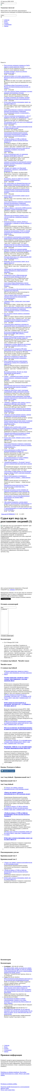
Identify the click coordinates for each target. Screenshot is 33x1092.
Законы (6, 26)
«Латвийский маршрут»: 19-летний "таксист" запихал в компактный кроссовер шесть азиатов (18, 463)
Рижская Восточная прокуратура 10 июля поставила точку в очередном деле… (16, 485)
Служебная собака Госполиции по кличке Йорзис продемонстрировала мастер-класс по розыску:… (17, 87)
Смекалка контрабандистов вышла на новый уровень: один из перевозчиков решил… (17, 433)
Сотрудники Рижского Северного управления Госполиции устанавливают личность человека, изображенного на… (18, 445)
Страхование (8, 24)
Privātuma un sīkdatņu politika (9, 1084)
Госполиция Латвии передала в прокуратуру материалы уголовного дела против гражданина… (17, 149)
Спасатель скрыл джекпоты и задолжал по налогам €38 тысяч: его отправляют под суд (17, 325)
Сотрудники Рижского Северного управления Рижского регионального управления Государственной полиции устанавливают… (17, 111)
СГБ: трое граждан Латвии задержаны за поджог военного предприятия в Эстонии (18, 92)
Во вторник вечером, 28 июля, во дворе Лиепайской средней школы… (15, 372)
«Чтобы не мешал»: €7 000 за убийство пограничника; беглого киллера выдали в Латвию (16, 140)
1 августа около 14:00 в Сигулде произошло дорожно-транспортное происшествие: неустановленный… (16, 296)
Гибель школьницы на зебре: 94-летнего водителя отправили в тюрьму (15, 450)
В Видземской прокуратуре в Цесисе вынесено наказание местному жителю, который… (17, 386)
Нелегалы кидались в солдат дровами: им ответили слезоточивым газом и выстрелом (16, 490)
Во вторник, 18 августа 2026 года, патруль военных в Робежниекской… (16, 179)
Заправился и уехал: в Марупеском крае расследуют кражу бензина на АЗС (15, 276)
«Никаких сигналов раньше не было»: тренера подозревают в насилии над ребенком (17, 415)
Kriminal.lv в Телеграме (8, 771)
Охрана (6, 23)
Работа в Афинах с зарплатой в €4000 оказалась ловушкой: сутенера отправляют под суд (18, 208)
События (6, 20)
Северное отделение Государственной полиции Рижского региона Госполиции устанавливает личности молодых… (18, 163)
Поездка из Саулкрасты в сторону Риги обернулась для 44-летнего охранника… (15, 357)
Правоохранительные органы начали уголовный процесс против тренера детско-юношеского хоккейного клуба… (18, 422)
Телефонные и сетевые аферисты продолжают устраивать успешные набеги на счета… (17, 344)
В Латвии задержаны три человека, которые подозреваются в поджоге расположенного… (17, 98)
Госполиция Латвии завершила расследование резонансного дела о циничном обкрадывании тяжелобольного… (17, 410)
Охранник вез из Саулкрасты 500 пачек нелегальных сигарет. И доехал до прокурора (18, 349)
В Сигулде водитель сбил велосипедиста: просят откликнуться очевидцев (18, 289)
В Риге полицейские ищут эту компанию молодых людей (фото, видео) (16, 154)
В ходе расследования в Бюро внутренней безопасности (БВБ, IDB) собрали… (16, 332)
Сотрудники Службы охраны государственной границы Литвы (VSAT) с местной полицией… (18, 472)
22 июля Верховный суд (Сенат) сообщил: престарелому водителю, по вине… (16, 458)
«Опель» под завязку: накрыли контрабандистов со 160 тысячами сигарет (18, 127)
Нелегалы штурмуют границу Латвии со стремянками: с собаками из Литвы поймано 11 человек (17, 223)
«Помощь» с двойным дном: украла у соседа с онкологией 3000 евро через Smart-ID (17, 403)
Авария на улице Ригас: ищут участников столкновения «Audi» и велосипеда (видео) (16, 390)
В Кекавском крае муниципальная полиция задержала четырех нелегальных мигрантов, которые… (17, 191)
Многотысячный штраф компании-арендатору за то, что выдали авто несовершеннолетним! (18, 979)
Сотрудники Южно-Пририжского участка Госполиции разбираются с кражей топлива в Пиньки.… (17, 284)
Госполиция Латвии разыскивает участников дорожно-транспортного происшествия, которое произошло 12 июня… (18, 398)
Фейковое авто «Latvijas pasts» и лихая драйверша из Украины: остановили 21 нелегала (18, 427)
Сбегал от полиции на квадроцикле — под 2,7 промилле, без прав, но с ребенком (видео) (17, 116)
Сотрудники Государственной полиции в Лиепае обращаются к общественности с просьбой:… (16, 270)
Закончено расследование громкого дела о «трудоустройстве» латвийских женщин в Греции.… (16, 217)
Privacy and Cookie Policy (8, 1090)
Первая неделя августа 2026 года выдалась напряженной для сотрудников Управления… (17, 245)
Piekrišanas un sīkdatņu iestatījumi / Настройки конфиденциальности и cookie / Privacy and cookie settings (15, 1073)
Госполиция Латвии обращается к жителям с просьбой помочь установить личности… (17, 320)
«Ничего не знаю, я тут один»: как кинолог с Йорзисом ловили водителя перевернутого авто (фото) (18, 77)
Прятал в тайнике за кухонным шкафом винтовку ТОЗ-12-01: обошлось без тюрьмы (17, 249)
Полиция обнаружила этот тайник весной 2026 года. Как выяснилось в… (17, 257)
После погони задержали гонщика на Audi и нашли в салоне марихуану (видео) (17, 66)
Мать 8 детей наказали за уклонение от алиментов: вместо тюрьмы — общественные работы (17, 477)
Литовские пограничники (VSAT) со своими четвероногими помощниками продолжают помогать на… (17, 232)
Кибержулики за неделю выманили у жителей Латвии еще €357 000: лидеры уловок (17, 337)
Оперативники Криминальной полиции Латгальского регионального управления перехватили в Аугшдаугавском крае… (16, 134)
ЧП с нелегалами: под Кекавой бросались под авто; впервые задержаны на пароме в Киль (17, 184)
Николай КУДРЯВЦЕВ (8, 514)
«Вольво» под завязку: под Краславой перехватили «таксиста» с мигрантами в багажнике (15, 169)
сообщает (12, 589)
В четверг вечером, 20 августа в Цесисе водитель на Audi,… (15, 72)
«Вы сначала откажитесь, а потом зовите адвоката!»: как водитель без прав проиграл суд (18, 502)
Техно (6, 21)
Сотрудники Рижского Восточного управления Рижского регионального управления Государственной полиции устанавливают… (17, 309)
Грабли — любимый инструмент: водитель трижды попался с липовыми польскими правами (16, 378)
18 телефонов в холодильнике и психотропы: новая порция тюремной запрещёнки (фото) (17, 237)
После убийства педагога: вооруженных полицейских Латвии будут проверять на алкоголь (16, 362)
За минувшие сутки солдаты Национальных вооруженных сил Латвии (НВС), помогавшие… (17, 497)
